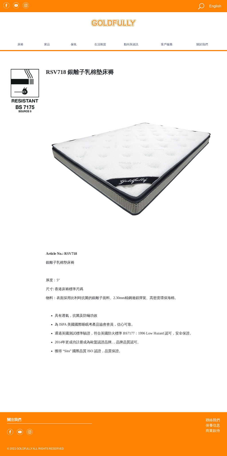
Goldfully (24, 448)
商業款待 (213, 431)
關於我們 (202, 44)
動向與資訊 (131, 44)
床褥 (20, 44)
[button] (12, 91)
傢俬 (73, 44)
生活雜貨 (100, 44)
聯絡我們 (213, 420)
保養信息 (213, 425)
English (215, 6)
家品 (47, 44)
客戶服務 (166, 44)
